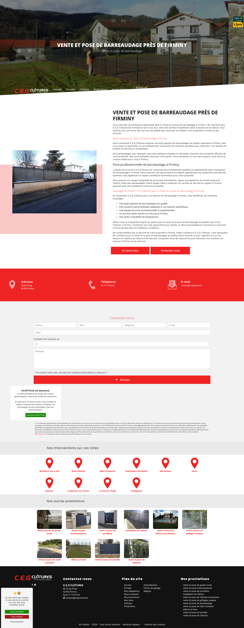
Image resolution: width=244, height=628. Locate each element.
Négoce (159, 89)
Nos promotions (176, 89)
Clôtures (84, 89)
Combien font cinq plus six (46, 339)
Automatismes (119, 89)
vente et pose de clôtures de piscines (201, 597)
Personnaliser (17, 621)
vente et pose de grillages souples (199, 600)
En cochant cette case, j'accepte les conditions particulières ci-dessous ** (72, 372)
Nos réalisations (131, 591)
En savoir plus (130, 250)
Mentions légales (131, 624)
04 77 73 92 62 (108, 285)
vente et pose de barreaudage (197, 603)
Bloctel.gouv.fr (40, 434)
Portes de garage (141, 89)
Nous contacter (211, 89)
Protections (100, 89)
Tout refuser (17, 616)
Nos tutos (194, 89)
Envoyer (125, 379)
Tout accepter (17, 611)
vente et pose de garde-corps (197, 585)
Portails (70, 89)
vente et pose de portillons (196, 591)
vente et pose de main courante (198, 606)
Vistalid (86, 624)
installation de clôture (193, 594)
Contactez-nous (170, 250)
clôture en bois (190, 609)
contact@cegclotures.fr (191, 285)
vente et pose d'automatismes (197, 588)
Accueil (57, 89)
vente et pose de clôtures (195, 615)
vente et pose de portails (195, 612)
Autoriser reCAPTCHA (36, 415)
